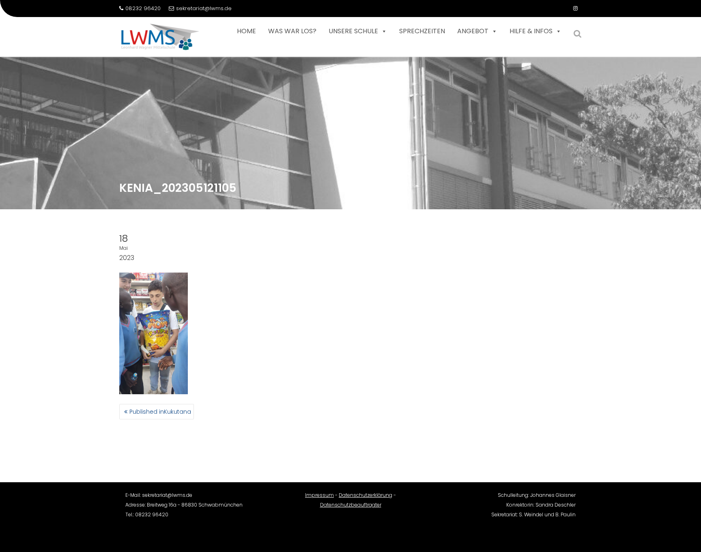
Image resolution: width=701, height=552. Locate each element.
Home (246, 31)
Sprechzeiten (422, 31)
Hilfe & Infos (531, 31)
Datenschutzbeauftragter (350, 504)
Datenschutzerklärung (365, 495)
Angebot (472, 31)
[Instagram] (575, 8)
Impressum (319, 495)
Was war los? (292, 31)
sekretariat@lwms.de (204, 8)
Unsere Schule (353, 31)
